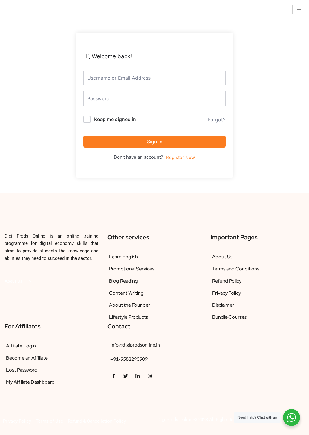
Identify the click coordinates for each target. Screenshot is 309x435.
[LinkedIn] (137, 376)
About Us (13, 280)
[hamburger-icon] (299, 9)
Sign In (154, 142)
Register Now (180, 157)
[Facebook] (113, 376)
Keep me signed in (115, 119)
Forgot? (216, 120)
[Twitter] (125, 376)
